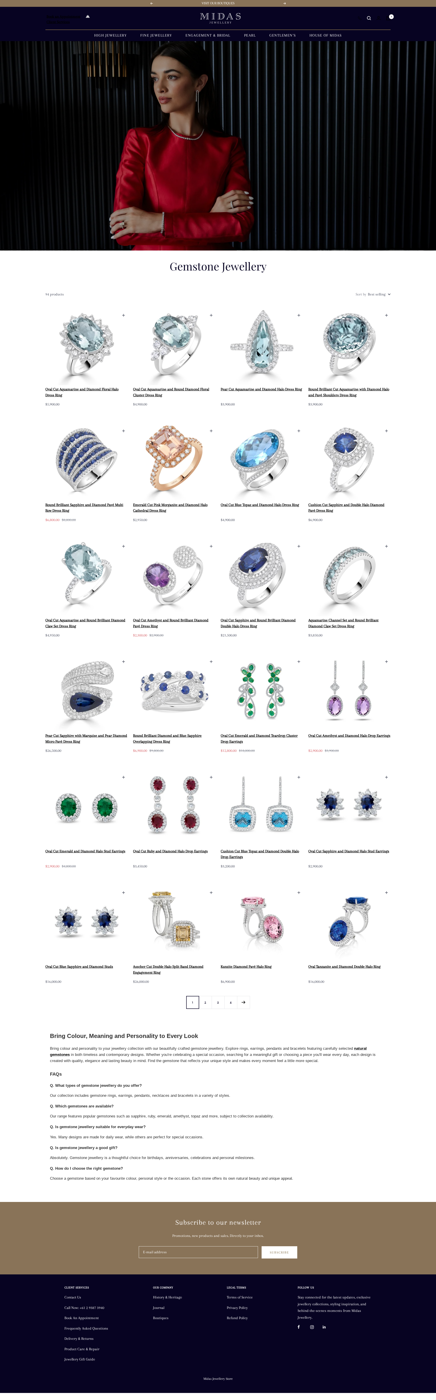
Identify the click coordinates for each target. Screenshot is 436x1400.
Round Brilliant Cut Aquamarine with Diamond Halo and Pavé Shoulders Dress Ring (348, 392)
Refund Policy (237, 1318)
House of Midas (326, 35)
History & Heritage (167, 1297)
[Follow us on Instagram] (316, 1327)
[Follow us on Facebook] (304, 1327)
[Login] (379, 18)
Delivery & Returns (79, 1338)
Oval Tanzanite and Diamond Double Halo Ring (344, 966)
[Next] (243, 1002)
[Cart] (388, 18)
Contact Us (72, 1297)
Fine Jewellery (156, 35)
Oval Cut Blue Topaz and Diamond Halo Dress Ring (260, 505)
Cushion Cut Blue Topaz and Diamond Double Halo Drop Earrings (260, 854)
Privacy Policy (237, 1308)
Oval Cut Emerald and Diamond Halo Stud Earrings (85, 851)
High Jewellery (110, 35)
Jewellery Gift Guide (79, 1359)
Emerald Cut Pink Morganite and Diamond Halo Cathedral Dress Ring (170, 508)
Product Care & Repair (81, 1349)
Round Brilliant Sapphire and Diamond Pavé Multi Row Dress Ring (84, 508)
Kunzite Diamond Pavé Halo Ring (246, 966)
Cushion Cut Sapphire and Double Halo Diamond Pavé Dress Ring (346, 508)
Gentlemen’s (282, 35)
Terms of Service (240, 1297)
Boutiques (160, 1318)
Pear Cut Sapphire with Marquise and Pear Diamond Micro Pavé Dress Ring (86, 738)
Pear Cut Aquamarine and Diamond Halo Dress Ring (261, 389)
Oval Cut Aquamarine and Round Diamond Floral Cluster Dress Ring (171, 392)
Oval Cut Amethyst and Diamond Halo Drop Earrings (349, 735)
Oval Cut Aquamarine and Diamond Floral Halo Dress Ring (82, 392)
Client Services (58, 22)
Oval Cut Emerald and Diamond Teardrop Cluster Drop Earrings (259, 738)
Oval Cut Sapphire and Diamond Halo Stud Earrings (348, 851)
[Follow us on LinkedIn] (329, 1327)
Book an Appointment (63, 16)
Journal (158, 1308)
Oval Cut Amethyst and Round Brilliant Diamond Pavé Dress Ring (170, 623)
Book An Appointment (81, 1318)
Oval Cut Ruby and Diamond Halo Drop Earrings (170, 851)
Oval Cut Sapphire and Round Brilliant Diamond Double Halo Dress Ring (258, 623)
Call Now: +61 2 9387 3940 (84, 1308)
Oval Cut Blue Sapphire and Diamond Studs (79, 966)
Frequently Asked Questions (86, 1328)
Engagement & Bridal (208, 35)
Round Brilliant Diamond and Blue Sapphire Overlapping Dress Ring (167, 738)
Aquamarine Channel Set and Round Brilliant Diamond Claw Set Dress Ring (343, 623)
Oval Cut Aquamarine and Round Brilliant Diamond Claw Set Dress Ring (85, 623)
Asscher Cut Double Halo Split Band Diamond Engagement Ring (168, 969)
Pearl (250, 35)
